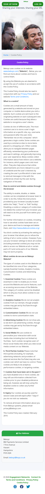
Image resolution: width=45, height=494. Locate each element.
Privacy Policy (26, 94)
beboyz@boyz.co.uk (17, 457)
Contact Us (36, 477)
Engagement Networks (20, 477)
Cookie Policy (22, 482)
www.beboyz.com (10, 71)
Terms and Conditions (19, 96)
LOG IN (38, 4)
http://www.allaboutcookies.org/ (25, 228)
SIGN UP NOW (10, 4)
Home (5, 55)
